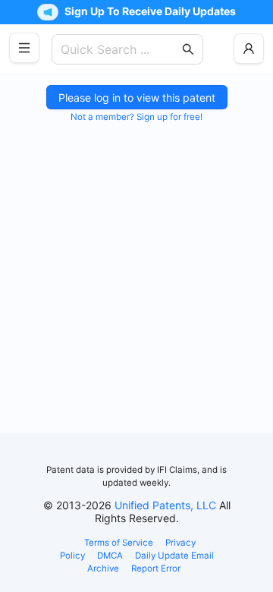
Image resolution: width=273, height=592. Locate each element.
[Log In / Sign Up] (249, 48)
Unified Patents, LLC (165, 505)
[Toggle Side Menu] (24, 48)
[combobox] (120, 49)
